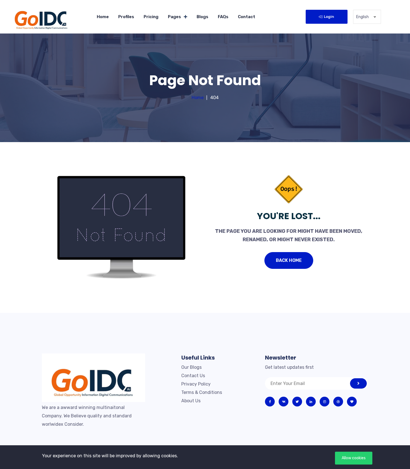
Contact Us (193, 375)
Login (329, 17)
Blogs (202, 16)
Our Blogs (191, 367)
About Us (191, 400)
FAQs (223, 16)
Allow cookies (354, 458)
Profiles (126, 16)
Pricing (151, 16)
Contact (246, 16)
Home (103, 16)
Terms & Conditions (201, 392)
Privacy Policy (196, 384)
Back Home (289, 260)
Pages (174, 16)
